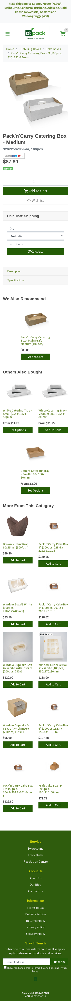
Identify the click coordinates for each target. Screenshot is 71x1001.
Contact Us (35, 891)
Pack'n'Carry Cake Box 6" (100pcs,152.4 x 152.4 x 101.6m (53, 728)
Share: (8, 155)
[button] (35, 200)
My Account (35, 848)
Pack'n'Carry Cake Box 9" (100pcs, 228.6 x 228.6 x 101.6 (53, 547)
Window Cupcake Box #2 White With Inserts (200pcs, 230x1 (17, 668)
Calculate (37, 251)
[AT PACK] (35, 33)
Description (14, 271)
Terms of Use (35, 908)
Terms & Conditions (44, 967)
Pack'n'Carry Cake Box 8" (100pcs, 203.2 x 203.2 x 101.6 (53, 607)
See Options (18, 430)
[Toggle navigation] (7, 33)
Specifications (15, 280)
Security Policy (35, 934)
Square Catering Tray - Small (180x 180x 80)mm (35, 474)
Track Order (35, 855)
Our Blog (35, 884)
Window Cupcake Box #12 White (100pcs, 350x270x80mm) (52, 668)
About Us (36, 878)
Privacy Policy (36, 927)
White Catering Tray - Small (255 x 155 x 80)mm (17, 413)
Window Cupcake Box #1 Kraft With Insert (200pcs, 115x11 (17, 728)
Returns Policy (35, 921)
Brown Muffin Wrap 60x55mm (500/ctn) (16, 545)
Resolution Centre (35, 861)
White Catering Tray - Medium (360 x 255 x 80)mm (52, 413)
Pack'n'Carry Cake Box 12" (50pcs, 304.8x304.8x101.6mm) (18, 790)
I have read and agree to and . (37, 969)
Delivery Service (35, 914)
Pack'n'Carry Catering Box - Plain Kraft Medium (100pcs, (35, 340)
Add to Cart (37, 190)
